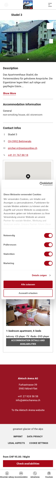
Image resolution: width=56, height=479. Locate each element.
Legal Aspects (16, 443)
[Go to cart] (44, 4)
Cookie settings (38, 442)
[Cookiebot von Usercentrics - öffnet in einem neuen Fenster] (40, 184)
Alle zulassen (28, 284)
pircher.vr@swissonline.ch (22, 148)
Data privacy (34, 436)
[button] (28, 59)
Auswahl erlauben (28, 293)
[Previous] (5, 15)
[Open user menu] (6, 4)
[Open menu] (50, 4)
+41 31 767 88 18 (18, 155)
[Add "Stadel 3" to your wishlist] (50, 26)
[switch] (48, 244)
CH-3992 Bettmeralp (19, 141)
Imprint (18, 436)
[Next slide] (53, 41)
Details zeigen (39, 275)
